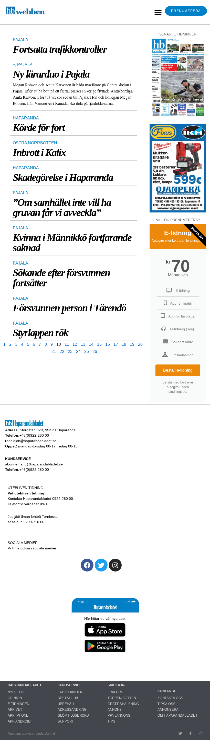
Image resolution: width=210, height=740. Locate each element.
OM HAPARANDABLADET (177, 715)
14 (91, 344)
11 (67, 344)
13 (83, 344)
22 (62, 351)
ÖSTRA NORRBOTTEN (35, 143)
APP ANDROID (19, 721)
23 (70, 351)
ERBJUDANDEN (70, 692)
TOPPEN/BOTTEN (122, 698)
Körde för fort (39, 127)
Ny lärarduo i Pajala (51, 74)
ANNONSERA (168, 709)
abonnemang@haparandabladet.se (34, 464)
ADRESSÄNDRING (72, 709)
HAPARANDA (26, 118)
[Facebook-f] (190, 733)
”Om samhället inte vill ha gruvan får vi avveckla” (62, 207)
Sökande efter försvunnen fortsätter (61, 278)
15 (99, 344)
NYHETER (16, 692)
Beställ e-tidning (178, 370)
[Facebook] (87, 565)
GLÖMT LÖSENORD (73, 715)
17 (115, 344)
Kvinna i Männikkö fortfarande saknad (72, 243)
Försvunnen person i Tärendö (69, 308)
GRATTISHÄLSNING (123, 704)
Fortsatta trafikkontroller (60, 49)
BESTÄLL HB (68, 698)
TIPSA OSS (166, 704)
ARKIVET (15, 709)
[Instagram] (115, 565)
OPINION (15, 698)
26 (94, 351)
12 (74, 344)
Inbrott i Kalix (39, 152)
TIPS (111, 721)
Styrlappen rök (40, 333)
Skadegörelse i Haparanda (63, 177)
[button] (158, 12)
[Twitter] (101, 565)
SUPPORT (66, 721)
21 (53, 351)
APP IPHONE (18, 715)
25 (86, 351)
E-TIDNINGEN (18, 704)
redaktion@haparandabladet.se (30, 441)
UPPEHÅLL (66, 704)
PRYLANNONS (119, 715)
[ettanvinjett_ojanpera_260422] (178, 212)
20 (140, 344)
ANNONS (115, 709)
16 (107, 344)
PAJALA (20, 40)
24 (78, 351)
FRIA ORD (115, 692)
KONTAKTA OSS (170, 698)
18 (124, 344)
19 (132, 344)
